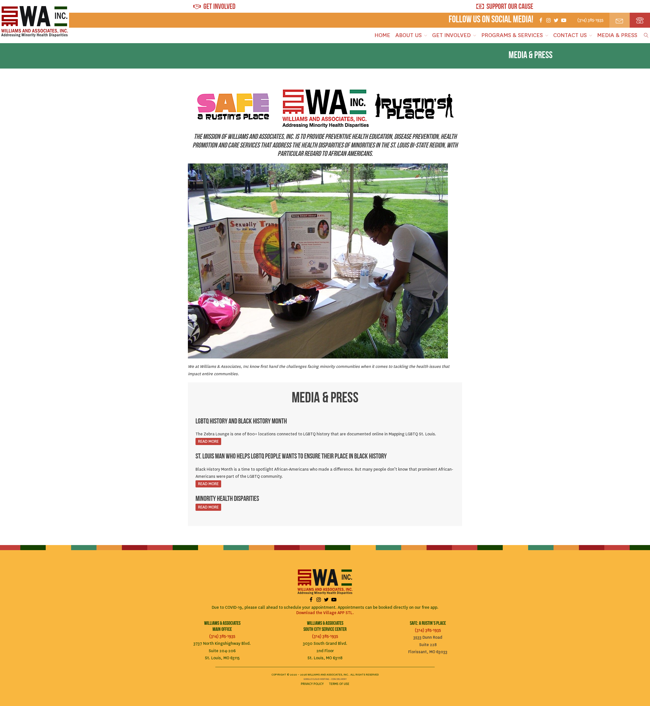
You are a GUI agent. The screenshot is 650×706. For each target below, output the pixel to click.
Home (382, 35)
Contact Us (570, 35)
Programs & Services (512, 35)
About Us (408, 35)
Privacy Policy (312, 684)
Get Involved (451, 35)
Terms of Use (339, 684)
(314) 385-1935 (222, 636)
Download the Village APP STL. (325, 612)
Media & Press (617, 35)
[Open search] (645, 35)
